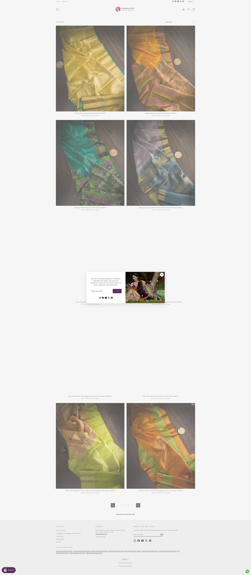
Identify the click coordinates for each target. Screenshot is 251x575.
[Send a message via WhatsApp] (247, 571)
